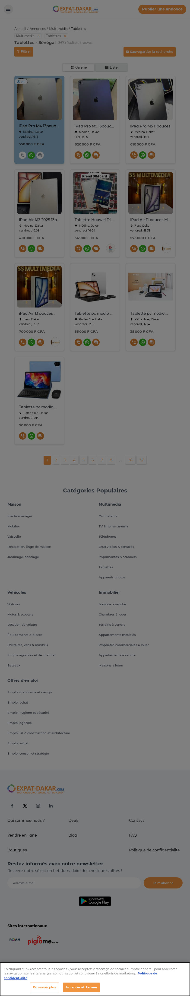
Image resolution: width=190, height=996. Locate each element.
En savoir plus (44, 987)
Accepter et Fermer (81, 987)
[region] (95, 979)
